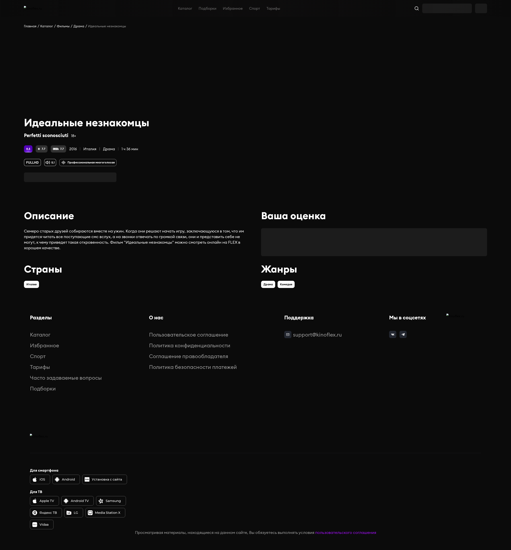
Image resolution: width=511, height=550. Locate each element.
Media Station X (107, 513)
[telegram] (403, 334)
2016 (73, 149)
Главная (30, 26)
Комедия (286, 284)
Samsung (113, 501)
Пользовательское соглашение (188, 334)
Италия (89, 149)
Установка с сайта (107, 479)
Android (68, 479)
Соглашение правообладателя (188, 356)
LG (76, 513)
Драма (78, 26)
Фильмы (63, 26)
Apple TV (47, 501)
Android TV (80, 501)
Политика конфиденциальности (189, 345)
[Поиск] (416, 8)
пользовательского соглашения (345, 532)
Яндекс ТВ (48, 513)
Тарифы (273, 8)
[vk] (392, 334)
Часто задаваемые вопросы (66, 377)
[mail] (287, 334)
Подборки (207, 8)
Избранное (233, 8)
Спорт (254, 8)
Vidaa (44, 524)
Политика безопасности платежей (193, 367)
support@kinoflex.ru (317, 334)
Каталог (185, 8)
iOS (42, 479)
